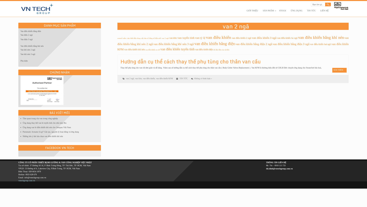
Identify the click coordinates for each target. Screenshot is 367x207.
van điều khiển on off (152, 50)
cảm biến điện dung (133, 38)
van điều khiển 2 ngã (241, 38)
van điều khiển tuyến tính (177, 49)
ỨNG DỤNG (296, 10)
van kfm (173, 38)
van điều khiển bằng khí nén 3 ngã (173, 44)
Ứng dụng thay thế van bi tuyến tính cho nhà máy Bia (44, 123)
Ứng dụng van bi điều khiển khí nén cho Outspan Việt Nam (47, 127)
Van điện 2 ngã (27, 35)
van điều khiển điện (204, 49)
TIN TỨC (311, 10)
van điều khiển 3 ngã (264, 37)
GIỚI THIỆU (252, 10)
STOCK (282, 10)
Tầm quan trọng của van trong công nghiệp (40, 118)
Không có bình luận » (203, 78)
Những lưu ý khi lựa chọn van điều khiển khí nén (43, 136)
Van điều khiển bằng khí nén (32, 46)
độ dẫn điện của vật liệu (221, 50)
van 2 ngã (165, 38)
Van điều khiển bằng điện (31, 31)
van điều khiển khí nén (134, 49)
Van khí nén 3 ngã (28, 54)
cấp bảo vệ (145, 38)
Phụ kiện (24, 61)
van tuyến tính (185, 37)
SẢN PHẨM (268, 10)
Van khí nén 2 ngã (28, 50)
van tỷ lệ (200, 37)
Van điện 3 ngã (27, 39)
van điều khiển (218, 37)
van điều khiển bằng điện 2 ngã (253, 44)
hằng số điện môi (155, 38)
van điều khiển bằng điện (214, 43)
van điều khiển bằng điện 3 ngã (291, 44)
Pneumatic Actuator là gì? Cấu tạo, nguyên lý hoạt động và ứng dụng (51, 132)
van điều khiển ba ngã (287, 38)
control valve (121, 38)
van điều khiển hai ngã (320, 44)
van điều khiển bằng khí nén (321, 37)
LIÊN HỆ (324, 10)
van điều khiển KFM (164, 78)
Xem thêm (338, 70)
